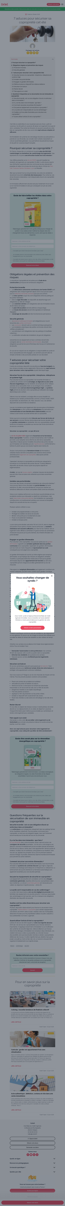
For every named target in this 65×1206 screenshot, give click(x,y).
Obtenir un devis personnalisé (32, 627)
